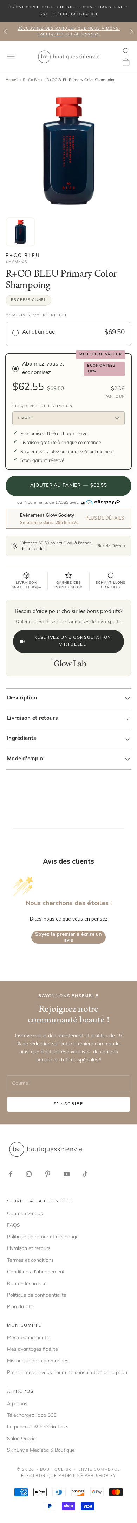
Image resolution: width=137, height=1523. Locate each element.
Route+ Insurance (27, 1283)
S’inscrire (69, 1104)
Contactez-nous (25, 1213)
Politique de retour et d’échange (43, 1236)
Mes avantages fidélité (32, 1349)
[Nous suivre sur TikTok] (85, 1173)
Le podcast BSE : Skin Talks (37, 1427)
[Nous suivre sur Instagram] (28, 1173)
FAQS (13, 1225)
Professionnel (28, 300)
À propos (17, 1403)
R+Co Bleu (32, 79)
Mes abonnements (28, 1337)
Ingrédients (21, 738)
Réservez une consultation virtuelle (72, 641)
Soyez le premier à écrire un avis (68, 937)
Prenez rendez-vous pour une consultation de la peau (67, 1372)
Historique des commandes (37, 1360)
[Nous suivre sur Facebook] (10, 1173)
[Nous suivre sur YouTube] (66, 1173)
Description (22, 698)
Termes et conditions (30, 1260)
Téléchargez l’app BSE (32, 1415)
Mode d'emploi (26, 759)
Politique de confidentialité (36, 1295)
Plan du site (20, 1306)
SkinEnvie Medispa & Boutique (41, 1450)
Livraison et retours (32, 718)
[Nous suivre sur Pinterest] (48, 1174)
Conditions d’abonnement (36, 1272)
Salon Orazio (21, 1438)
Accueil (12, 79)
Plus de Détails (104, 518)
